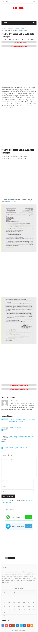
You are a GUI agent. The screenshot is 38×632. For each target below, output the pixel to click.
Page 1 (9, 202)
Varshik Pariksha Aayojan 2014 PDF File (15, 447)
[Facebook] (3, 625)
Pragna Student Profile (15, 427)
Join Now (28, 517)
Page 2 (14, 202)
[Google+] (6, 625)
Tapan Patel (6, 39)
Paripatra (32, 39)
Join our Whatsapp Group (19, 42)
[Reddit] (28, 625)
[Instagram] (13, 625)
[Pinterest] (10, 625)
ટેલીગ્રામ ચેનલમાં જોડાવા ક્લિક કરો (19, 389)
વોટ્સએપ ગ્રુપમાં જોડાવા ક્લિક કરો (19, 385)
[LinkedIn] (17, 625)
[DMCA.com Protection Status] (10, 558)
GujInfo (13, 630)
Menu (5, 22)
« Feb (3, 615)
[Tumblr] (24, 625)
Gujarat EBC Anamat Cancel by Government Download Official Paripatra (21, 437)
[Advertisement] (20, 16)
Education (26, 39)
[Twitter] (21, 625)
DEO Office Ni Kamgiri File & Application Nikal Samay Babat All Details (22, 420)
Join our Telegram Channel (19, 46)
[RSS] (31, 625)
